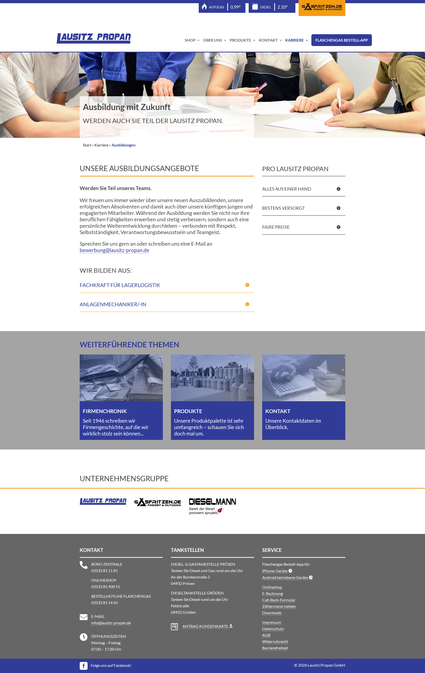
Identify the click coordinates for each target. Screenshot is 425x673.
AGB (266, 635)
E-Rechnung (272, 593)
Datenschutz (273, 628)
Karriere (294, 40)
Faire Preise (275, 227)
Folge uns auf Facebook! (111, 665)
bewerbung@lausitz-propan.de (114, 250)
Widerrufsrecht (275, 641)
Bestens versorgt (283, 208)
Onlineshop (272, 587)
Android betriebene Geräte (285, 577)
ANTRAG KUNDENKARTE (205, 626)
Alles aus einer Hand (286, 189)
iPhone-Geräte (275, 570)
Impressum (271, 622)
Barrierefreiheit (275, 647)
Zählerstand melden (279, 606)
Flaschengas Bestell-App (341, 40)
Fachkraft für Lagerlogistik (120, 285)
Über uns (212, 40)
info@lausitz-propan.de (111, 622)
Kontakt (268, 40)
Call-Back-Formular (278, 599)
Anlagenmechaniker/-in (113, 304)
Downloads (272, 612)
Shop (190, 40)
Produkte (240, 40)
